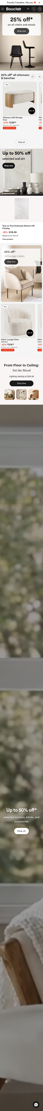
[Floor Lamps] (21, 394)
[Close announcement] (39, 3)
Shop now (21, 31)
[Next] (39, 76)
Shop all (21, 142)
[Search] (34, 9)
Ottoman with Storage (12, 118)
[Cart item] (39, 9)
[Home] (13, 8)
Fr (28, 9)
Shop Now (21, 383)
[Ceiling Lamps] (33, 394)
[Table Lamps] (9, 394)
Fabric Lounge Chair (10, 340)
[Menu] (2, 8)
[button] (36, 1104)
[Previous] (32, 76)
